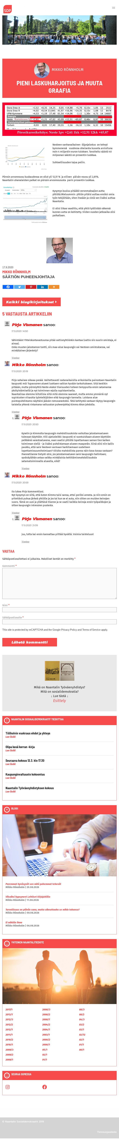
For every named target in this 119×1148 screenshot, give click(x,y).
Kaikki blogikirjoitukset (30, 302)
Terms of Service (91, 629)
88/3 (81, 1009)
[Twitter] (19, 287)
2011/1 (9, 1034)
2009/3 (9, 1049)
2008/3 (46, 1009)
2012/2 (9, 1024)
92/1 (44, 1054)
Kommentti (9, 566)
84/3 (81, 1019)
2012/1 (9, 1029)
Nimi (5, 605)
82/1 (81, 1039)
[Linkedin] (42, 287)
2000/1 (46, 1044)
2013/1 (9, 1014)
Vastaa (15, 358)
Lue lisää (10, 736)
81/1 (81, 1044)
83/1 (81, 1029)
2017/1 (9, 1009)
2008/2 (46, 1014)
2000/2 (46, 1039)
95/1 (44, 1049)
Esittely (59, 700)
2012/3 (9, 1019)
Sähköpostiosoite (13, 617)
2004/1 (46, 1029)
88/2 (81, 1014)
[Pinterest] (31, 287)
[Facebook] (8, 287)
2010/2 (9, 1039)
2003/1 (46, 1034)
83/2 (81, 1024)
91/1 (44, 1059)
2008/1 (46, 1019)
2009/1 (9, 1059)
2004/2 (46, 1024)
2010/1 (9, 1044)
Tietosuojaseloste (107, 1132)
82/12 (82, 1034)
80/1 (81, 1049)
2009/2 (9, 1054)
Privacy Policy (69, 629)
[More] (53, 287)
